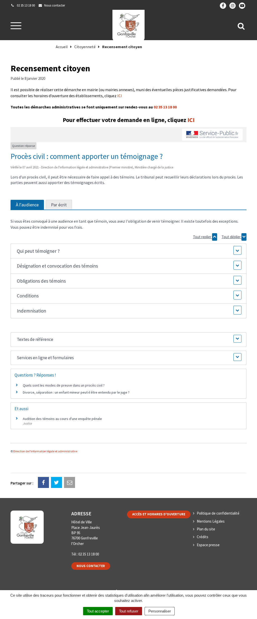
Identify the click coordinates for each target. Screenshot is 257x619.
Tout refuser (128, 611)
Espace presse (208, 544)
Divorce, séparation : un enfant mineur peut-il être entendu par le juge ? (76, 392)
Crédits (202, 536)
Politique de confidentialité (218, 513)
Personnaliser (159, 611)
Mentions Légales (211, 521)
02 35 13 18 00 (165, 106)
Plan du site (206, 529)
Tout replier (202, 236)
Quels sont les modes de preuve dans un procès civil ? (64, 385)
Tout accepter (98, 611)
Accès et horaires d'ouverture (158, 514)
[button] (128, 251)
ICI (119, 95)
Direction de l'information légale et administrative (45, 451)
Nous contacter (91, 566)
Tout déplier (231, 236)
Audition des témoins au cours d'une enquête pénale (62, 418)
